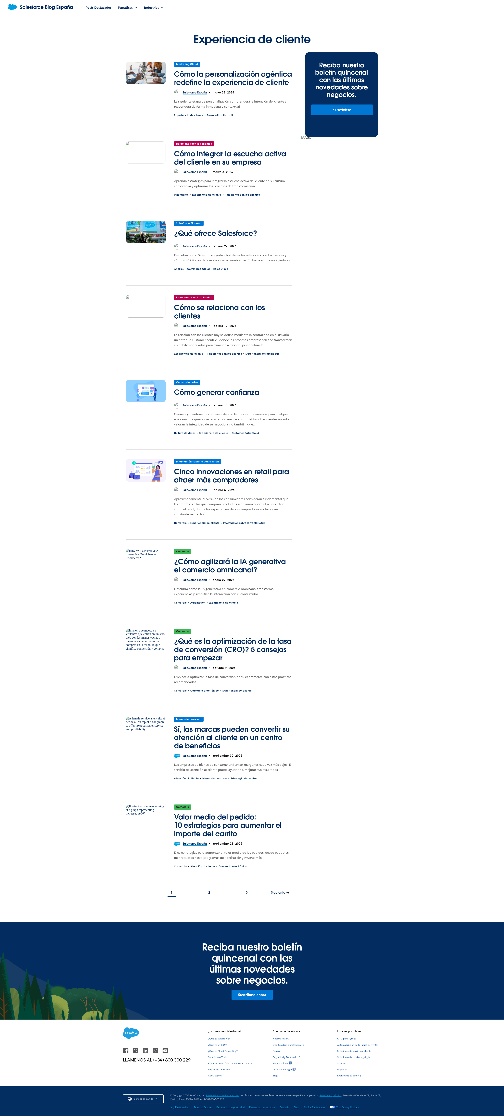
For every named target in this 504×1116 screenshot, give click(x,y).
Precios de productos (219, 1069)
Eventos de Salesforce (349, 1075)
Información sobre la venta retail (197, 461)
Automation (197, 602)
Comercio (180, 522)
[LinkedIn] (146, 1052)
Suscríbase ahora (252, 994)
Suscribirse (342, 110)
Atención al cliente (186, 778)
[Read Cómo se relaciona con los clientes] (146, 309)
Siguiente (278, 892)
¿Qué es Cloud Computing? (223, 1051)
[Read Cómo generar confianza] (146, 391)
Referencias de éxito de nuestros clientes (230, 1063)
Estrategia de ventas (244, 778)
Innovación (181, 194)
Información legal (282, 1069)
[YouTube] (165, 1052)
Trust (296, 1107)
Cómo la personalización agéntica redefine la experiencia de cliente (233, 78)
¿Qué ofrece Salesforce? (215, 233)
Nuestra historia (281, 1038)
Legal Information (179, 1107)
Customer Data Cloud (245, 433)
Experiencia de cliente (188, 115)
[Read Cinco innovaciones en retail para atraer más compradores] (146, 473)
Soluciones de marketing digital (354, 1057)
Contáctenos (215, 1075)
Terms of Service (203, 1107)
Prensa (276, 1051)
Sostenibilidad (280, 1063)
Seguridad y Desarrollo (285, 1057)
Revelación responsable (262, 1107)
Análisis (179, 268)
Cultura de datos (187, 382)
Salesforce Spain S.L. (330, 1095)
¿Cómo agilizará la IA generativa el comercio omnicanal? (230, 565)
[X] (136, 1052)
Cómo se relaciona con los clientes (219, 311)
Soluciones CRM (217, 1057)
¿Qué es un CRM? (217, 1045)
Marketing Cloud (187, 64)
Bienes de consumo (188, 719)
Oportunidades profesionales (288, 1045)
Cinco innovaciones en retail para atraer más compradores (231, 475)
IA (232, 115)
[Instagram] (155, 1052)
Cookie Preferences (314, 1107)
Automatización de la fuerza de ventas (357, 1045)
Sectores (341, 1063)
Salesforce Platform (188, 223)
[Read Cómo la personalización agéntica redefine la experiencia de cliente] (146, 76)
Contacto (284, 1107)
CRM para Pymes (346, 1038)
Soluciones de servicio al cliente (354, 1051)
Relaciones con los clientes (194, 143)
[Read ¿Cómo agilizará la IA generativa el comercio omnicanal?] (146, 563)
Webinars (342, 1069)
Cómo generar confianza (216, 392)
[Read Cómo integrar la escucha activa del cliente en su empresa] (146, 155)
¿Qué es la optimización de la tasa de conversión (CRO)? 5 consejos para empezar (232, 649)
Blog (275, 1075)
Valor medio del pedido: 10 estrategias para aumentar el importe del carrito (228, 825)
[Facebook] (126, 1052)
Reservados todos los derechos (222, 1095)
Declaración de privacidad (230, 1107)
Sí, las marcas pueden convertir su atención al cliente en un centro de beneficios (232, 737)
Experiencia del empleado (263, 353)
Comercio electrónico (204, 690)
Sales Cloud (220, 268)
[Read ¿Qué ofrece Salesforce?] (146, 232)
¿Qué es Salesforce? (219, 1038)
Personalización (217, 115)
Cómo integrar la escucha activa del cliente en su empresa (230, 157)
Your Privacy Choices (347, 1107)
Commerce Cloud (198, 268)
